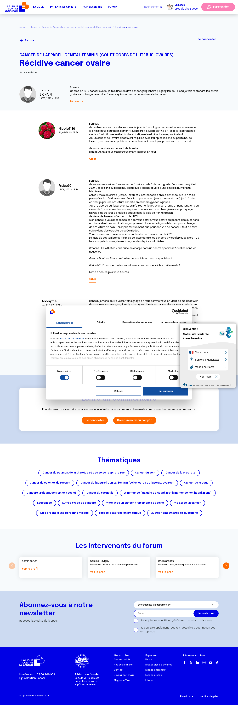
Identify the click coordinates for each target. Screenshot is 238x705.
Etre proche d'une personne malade (64, 513)
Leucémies (44, 503)
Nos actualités (122, 660)
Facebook (184, 662)
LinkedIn (197, 662)
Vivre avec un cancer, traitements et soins (135, 503)
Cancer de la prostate (180, 472)
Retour (29, 40)
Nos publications (123, 665)
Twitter (191, 662)
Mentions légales (209, 696)
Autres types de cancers (79, 503)
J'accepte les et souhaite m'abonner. (176, 620)
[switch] (100, 377)
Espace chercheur (155, 670)
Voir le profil (30, 568)
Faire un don (221, 7)
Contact (119, 670)
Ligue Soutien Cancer (32, 678)
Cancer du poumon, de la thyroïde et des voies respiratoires (84, 472)
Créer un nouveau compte (134, 420)
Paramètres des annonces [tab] (137, 322)
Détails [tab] (101, 322)
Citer (92, 159)
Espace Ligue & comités (158, 665)
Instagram (204, 662)
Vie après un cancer (187, 503)
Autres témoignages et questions (174, 513)
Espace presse (153, 675)
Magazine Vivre (122, 680)
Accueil (23, 27)
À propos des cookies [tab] (173, 322)
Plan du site (186, 696)
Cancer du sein (145, 472)
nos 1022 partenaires (72, 338)
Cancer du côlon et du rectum (50, 482)
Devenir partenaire (124, 675)
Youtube (210, 662)
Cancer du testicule (99, 492)
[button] (226, 565)
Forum (112, 7)
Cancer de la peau (196, 482)
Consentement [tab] (64, 322)
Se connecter (207, 39)
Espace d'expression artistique (120, 513)
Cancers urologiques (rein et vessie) (51, 492)
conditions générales (171, 620)
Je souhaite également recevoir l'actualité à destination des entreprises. (177, 629)
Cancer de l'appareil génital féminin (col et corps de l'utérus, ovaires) (76, 27)
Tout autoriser (165, 391)
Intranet (149, 680)
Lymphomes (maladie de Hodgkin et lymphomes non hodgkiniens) (168, 492)
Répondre (76, 101)
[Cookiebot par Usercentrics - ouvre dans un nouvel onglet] (174, 311)
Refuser (118, 391)
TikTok (217, 662)
